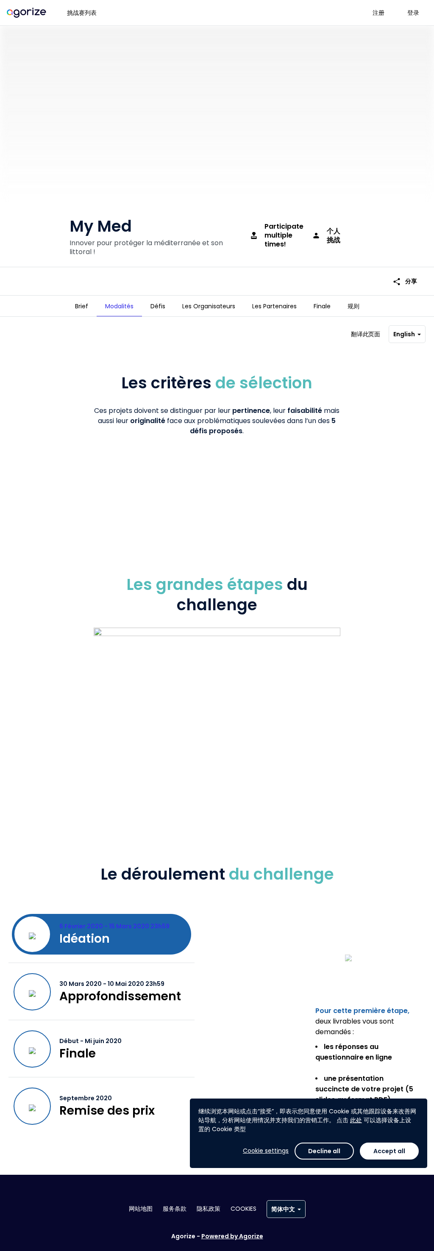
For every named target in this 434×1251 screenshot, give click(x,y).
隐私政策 (208, 1208)
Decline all (324, 1151)
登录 (413, 12)
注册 (378, 12)
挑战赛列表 (82, 12)
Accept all (389, 1151)
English (404, 334)
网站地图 (141, 1208)
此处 (356, 1120)
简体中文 (283, 1209)
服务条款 (174, 1208)
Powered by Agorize (232, 1236)
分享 (404, 281)
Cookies (243, 1208)
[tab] (82, 306)
